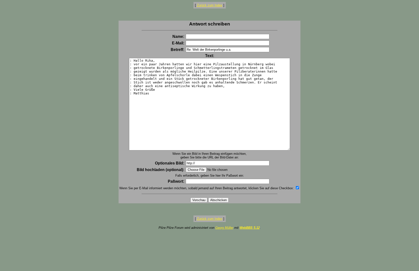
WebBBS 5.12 (250, 228)
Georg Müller (224, 228)
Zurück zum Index (209, 5)
